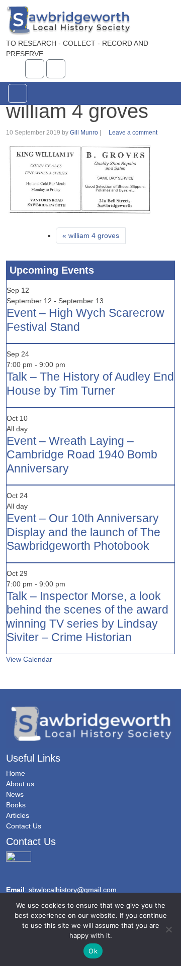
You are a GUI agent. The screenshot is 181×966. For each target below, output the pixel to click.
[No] (168, 929)
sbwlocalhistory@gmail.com (73, 890)
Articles (17, 815)
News (15, 794)
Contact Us (23, 826)
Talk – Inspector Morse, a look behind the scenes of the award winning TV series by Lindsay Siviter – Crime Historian (87, 616)
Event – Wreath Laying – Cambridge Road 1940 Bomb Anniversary (82, 454)
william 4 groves (93, 235)
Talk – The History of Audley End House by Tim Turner (90, 383)
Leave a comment (133, 132)
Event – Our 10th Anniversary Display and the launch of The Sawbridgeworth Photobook (83, 532)
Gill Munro (84, 132)
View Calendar (29, 659)
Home (15, 773)
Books (16, 805)
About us (20, 784)
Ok (93, 951)
